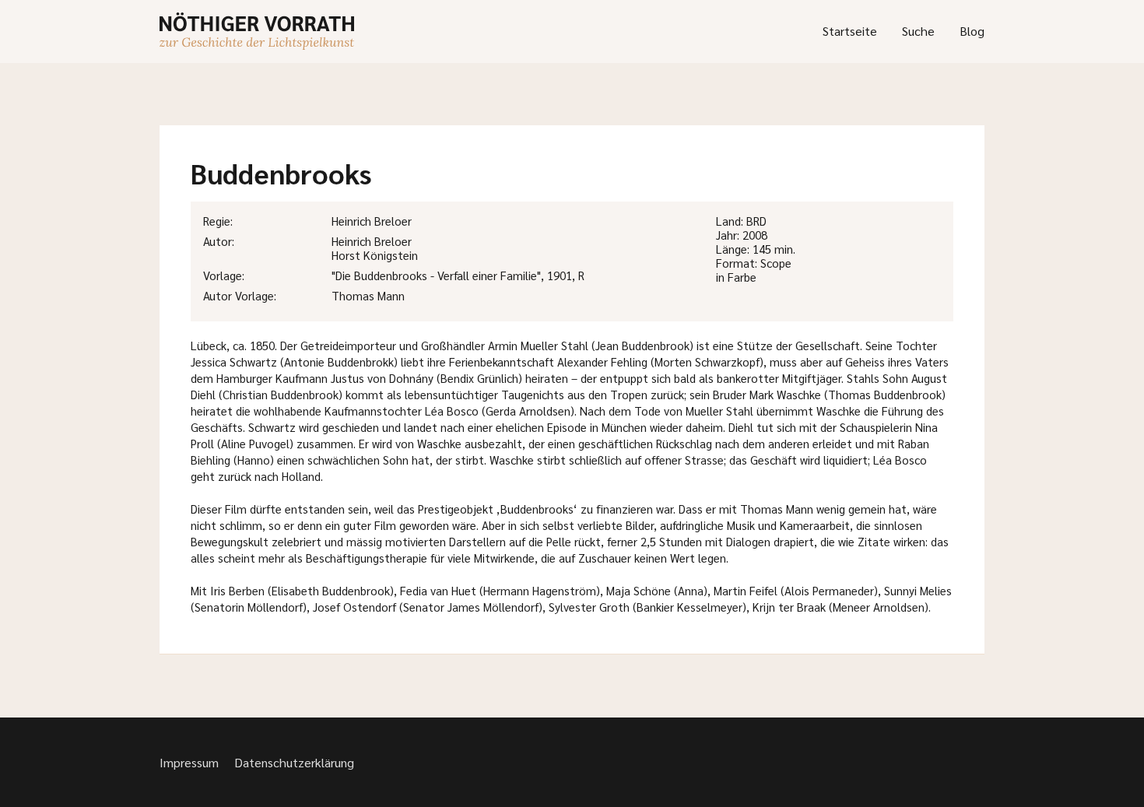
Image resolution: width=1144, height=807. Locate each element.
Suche (918, 31)
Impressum (189, 762)
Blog (972, 31)
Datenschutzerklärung (294, 762)
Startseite (850, 31)
